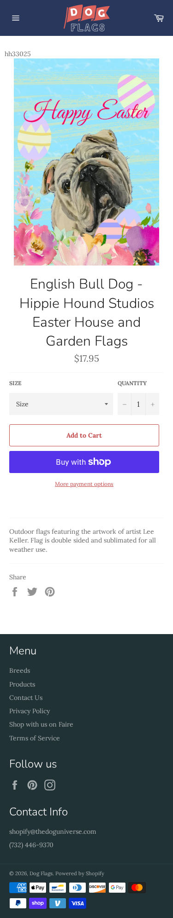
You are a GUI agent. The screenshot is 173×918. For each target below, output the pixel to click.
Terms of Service (34, 738)
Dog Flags (41, 873)
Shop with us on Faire (41, 724)
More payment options (84, 483)
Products (22, 684)
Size (15, 383)
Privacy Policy (29, 711)
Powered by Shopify (79, 873)
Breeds (19, 670)
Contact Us (25, 697)
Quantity (132, 383)
